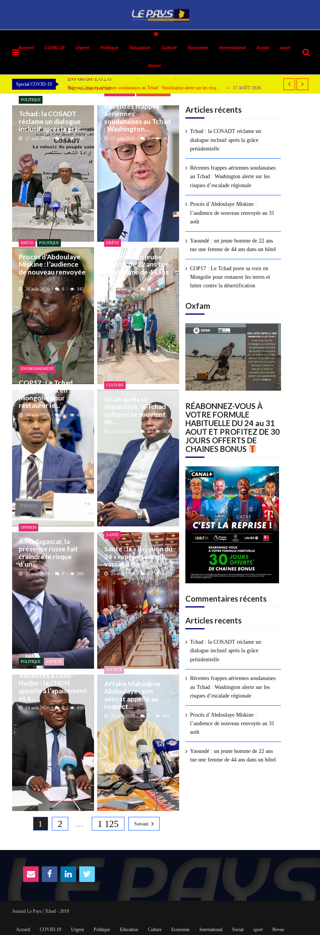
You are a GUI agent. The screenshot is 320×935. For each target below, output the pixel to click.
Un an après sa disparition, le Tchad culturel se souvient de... (135, 410)
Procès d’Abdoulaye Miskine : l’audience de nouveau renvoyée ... (52, 268)
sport (285, 47)
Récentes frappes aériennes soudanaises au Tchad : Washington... (137, 118)
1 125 (108, 824)
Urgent (82, 47)
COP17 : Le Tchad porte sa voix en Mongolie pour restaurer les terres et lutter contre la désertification (230, 277)
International (232, 47)
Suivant (141, 824)
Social (262, 47)
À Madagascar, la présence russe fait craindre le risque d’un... (48, 553)
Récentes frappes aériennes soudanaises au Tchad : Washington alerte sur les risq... (143, 87)
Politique (31, 99)
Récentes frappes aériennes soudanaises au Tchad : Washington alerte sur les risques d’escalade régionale (233, 176)
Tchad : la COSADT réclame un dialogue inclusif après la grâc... (52, 121)
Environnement (37, 369)
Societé (54, 661)
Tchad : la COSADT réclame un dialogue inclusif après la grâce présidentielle (225, 140)
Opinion (28, 527)
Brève (27, 243)
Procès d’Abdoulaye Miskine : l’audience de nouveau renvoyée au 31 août (232, 213)
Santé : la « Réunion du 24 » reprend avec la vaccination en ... (138, 556)
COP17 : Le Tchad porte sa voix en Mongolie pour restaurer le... (46, 394)
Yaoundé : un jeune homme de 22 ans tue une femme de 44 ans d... (136, 268)
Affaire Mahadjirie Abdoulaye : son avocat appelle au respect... (132, 695)
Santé (112, 535)
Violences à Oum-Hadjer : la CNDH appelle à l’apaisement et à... (53, 687)
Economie (198, 47)
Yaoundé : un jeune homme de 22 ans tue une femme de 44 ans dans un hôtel (233, 245)
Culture (169, 47)
